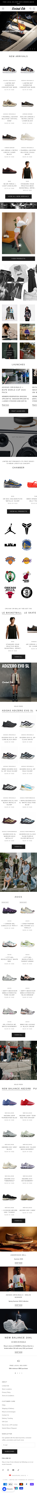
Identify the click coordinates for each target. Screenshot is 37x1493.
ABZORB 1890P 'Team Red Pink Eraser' (27, 1093)
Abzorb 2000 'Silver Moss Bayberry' (27, 1125)
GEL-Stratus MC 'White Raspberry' (9, 1002)
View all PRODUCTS (18, 488)
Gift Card (5, 1398)
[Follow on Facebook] (3, 1447)
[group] (18, 31)
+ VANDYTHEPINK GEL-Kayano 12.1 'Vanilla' (27, 902)
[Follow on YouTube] (13, 1447)
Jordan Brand (27, 114)
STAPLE (27, 335)
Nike (9, 181)
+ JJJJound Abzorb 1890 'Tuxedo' (9, 1188)
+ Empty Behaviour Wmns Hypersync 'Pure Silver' (9, 969)
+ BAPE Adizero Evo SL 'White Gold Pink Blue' (27, 779)
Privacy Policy (6, 1369)
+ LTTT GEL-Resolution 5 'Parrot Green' (27, 936)
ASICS (9, 897)
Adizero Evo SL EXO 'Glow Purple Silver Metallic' (27, 813)
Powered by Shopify (26, 1456)
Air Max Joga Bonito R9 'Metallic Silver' (12, 476)
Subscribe (9, 1428)
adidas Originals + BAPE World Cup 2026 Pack (14, 390)
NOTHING (27, 316)
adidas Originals (9, 80)
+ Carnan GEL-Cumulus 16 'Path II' (9, 901)
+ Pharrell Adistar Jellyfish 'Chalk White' (27, 152)
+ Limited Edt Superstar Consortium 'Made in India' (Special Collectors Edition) (27, 85)
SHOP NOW (18, 1240)
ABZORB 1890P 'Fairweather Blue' (9, 1093)
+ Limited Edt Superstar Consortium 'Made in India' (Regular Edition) (9, 85)
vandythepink (9, 315)
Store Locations (7, 1366)
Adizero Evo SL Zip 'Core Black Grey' (9, 715)
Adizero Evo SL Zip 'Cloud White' (27, 715)
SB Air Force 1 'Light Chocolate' (9, 185)
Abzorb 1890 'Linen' (27, 1187)
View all (18, 633)
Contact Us (5, 1392)
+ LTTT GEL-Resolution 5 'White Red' (9, 936)
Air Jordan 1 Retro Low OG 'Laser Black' (9, 152)
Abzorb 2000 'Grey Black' (9, 1125)
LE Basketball (12, 589)
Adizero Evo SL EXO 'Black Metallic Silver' (9, 779)
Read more (5, 405)
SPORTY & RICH (9, 334)
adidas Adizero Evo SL (18, 687)
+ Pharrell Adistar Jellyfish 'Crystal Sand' (9, 119)
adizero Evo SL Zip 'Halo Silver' (27, 747)
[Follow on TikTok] (18, 1447)
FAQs (3, 1382)
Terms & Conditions (8, 1372)
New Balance (9, 1089)
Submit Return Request (9, 1405)
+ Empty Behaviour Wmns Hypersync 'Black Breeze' (27, 969)
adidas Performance (27, 774)
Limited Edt (5, 1362)
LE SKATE (30, 589)
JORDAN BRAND (27, 353)
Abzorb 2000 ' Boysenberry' (27, 1156)
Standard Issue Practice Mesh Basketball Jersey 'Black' (27, 186)
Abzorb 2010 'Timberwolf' (9, 1156)
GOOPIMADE (9, 354)
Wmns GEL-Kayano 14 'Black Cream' (27, 1002)
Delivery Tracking (7, 1395)
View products (18, 258)
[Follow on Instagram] (8, 1447)
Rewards (10, 1489)
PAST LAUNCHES (18, 411)
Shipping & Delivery (8, 1385)
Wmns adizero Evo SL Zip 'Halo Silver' (9, 747)
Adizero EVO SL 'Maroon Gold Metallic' (9, 813)
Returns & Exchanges (8, 1388)
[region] (18, 31)
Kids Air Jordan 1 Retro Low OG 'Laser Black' (27, 119)
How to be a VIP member (10, 1401)
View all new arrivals (18, 196)
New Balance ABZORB (16, 1065)
